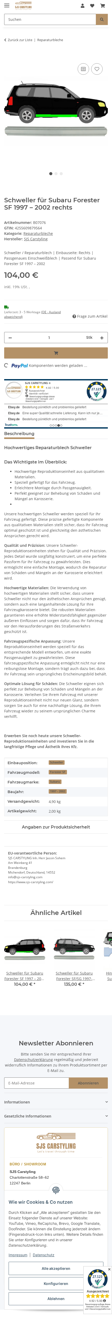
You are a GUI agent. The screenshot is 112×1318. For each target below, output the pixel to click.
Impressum (18, 1255)
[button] (82, 6)
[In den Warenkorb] (8, 56)
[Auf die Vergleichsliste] (83, 69)
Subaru (55, 781)
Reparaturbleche (38, 233)
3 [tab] (61, 173)
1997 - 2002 (57, 791)
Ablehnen (56, 1298)
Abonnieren (88, 1083)
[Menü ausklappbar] (6, 3)
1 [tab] (50, 173)
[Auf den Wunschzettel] (97, 69)
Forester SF (57, 772)
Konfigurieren (56, 1283)
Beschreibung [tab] (19, 433)
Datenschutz (43, 1255)
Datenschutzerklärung (33, 1059)
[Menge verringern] (10, 337)
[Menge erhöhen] (102, 337)
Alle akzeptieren (56, 1268)
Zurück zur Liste (20, 39)
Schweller (56, 762)
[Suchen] (102, 19)
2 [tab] (56, 173)
